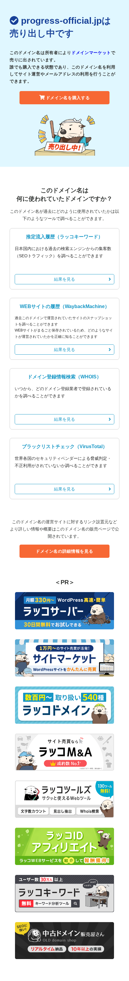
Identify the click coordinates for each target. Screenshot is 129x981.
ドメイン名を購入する (68, 97)
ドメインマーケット (91, 52)
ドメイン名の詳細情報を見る (64, 551)
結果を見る (64, 279)
